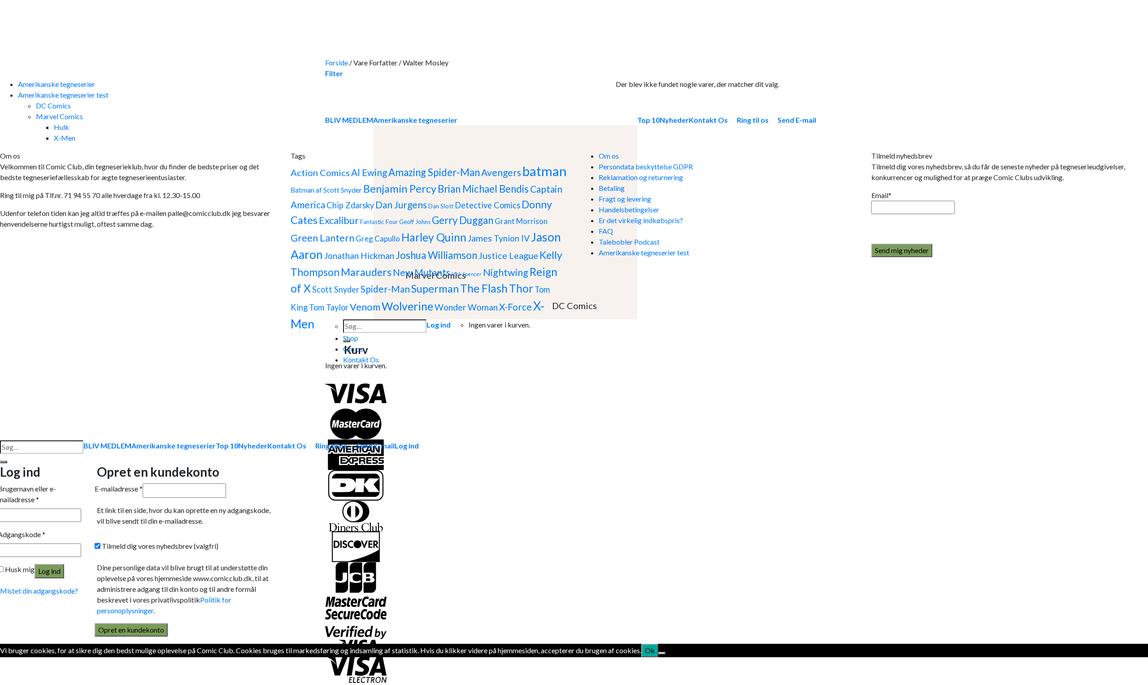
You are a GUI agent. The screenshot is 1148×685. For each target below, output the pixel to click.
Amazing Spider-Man (434, 172)
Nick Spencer (467, 274)
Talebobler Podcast (629, 241)
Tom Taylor (328, 307)
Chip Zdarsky (350, 205)
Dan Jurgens (401, 204)
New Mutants (421, 272)
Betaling (612, 188)
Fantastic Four (379, 221)
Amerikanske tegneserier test (63, 94)
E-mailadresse (119, 488)
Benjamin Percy (399, 188)
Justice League (508, 255)
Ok (650, 650)
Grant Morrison (521, 221)
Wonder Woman (466, 307)
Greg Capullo (378, 238)
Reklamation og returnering (641, 177)
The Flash (484, 288)
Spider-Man (385, 288)
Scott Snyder (335, 289)
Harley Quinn (433, 237)
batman (544, 171)
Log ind (49, 571)
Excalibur (339, 220)
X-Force (515, 306)
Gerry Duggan (462, 220)
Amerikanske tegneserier (56, 84)
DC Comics (53, 105)
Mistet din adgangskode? (39, 590)
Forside (336, 62)
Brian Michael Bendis (483, 189)
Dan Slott (440, 206)
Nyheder (252, 445)
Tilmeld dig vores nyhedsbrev (159, 546)
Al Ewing (369, 172)
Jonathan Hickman (359, 255)
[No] (661, 653)
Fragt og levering (625, 198)
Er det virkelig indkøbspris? (641, 220)
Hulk (61, 127)
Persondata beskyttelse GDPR (646, 166)
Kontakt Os (286, 445)
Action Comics (320, 172)
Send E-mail (375, 445)
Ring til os (331, 445)
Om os (609, 155)
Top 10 (227, 445)
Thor (521, 288)
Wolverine (407, 306)
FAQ (606, 231)
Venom (365, 307)
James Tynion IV (499, 238)
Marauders (366, 272)
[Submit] (346, 341)
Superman (435, 288)
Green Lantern (322, 238)
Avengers (501, 172)
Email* (881, 195)
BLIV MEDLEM (107, 445)
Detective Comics (487, 205)
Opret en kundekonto (131, 629)
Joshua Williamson (436, 255)
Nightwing (505, 272)
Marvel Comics (59, 116)
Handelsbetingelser (629, 209)
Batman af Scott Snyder (326, 190)
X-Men (64, 138)
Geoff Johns (414, 221)
